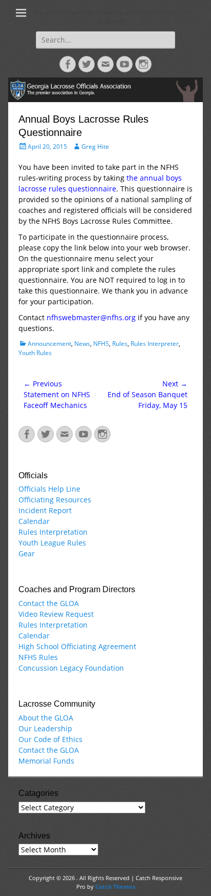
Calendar (34, 521)
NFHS (101, 343)
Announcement (49, 343)
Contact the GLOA (48, 603)
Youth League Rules (52, 543)
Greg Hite (95, 146)
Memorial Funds (46, 761)
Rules (120, 343)
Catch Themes (115, 886)
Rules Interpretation (53, 532)
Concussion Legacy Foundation (71, 668)
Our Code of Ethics (50, 739)
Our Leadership (45, 728)
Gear (26, 553)
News (82, 343)
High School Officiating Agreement (77, 646)
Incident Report (45, 510)
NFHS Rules (38, 657)
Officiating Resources (54, 499)
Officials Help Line (49, 489)
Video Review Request (56, 614)
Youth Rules (35, 352)
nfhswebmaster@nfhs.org (91, 317)
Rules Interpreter (155, 343)
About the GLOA (45, 718)
